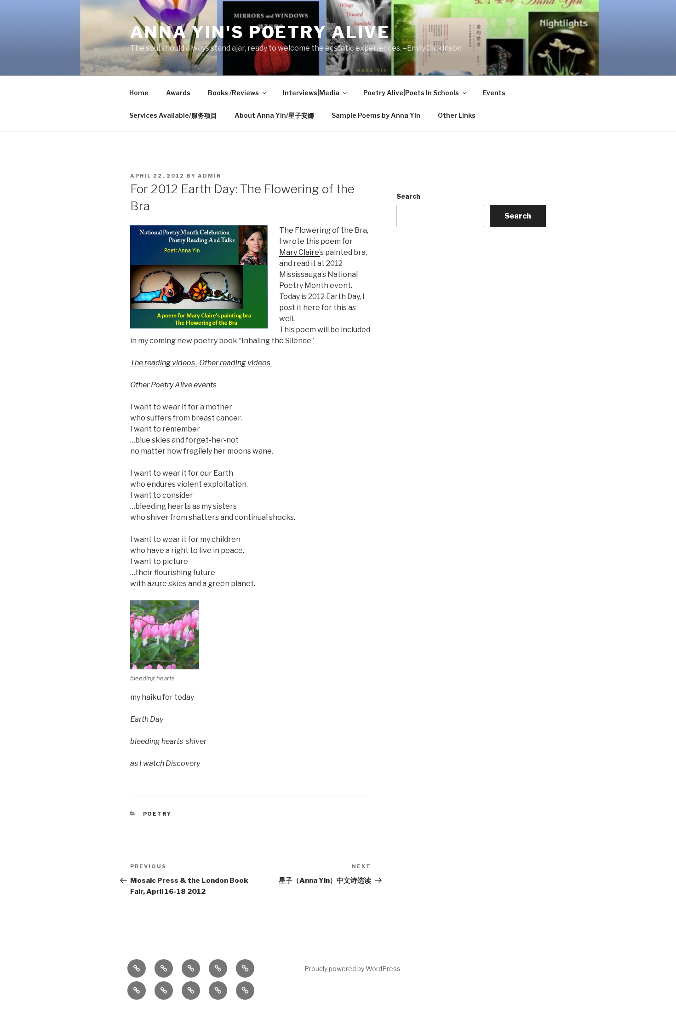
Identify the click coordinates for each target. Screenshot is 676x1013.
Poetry (157, 814)
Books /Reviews (233, 93)
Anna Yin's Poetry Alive (260, 32)
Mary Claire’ (299, 252)
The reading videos (163, 362)
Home (139, 93)
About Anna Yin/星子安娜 (274, 115)
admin (210, 176)
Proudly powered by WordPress (352, 969)
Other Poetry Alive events (173, 384)
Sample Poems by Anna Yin (376, 115)
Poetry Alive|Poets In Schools (411, 93)
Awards (178, 93)
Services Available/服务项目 (173, 115)
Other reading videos (235, 362)
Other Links (456, 115)
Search (408, 196)
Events (494, 93)
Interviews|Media (311, 93)
